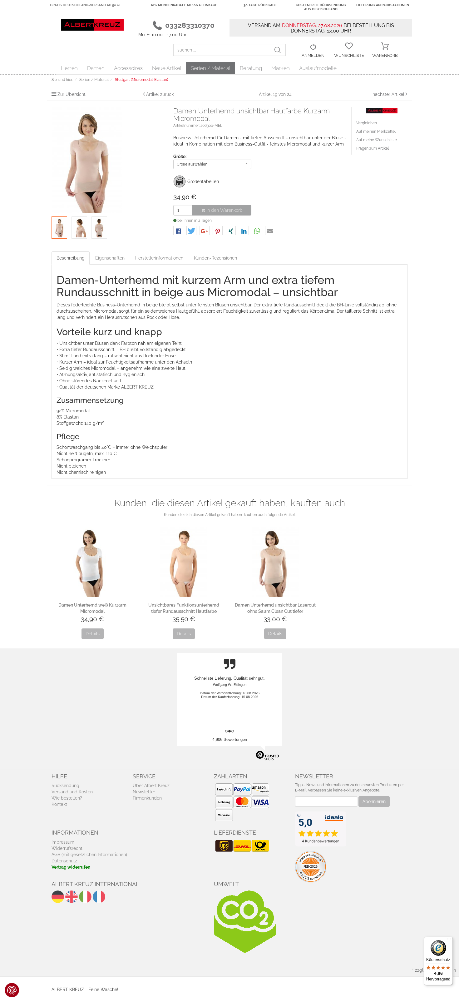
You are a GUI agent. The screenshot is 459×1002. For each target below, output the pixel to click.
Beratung (251, 68)
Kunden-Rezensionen (215, 257)
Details (93, 633)
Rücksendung (65, 785)
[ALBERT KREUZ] (92, 24)
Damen (96, 68)
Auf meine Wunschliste (376, 140)
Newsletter (144, 791)
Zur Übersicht (71, 94)
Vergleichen (366, 123)
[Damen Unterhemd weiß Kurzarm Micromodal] (93, 562)
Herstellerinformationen (159, 257)
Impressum (63, 842)
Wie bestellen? (67, 798)
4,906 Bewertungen (229, 739)
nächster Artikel (389, 94)
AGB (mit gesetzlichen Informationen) (89, 854)
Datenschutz (64, 860)
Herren (69, 68)
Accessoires (128, 68)
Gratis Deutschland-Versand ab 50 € (85, 5)
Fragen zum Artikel (372, 148)
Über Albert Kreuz (151, 785)
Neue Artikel (166, 68)
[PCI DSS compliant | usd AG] (310, 866)
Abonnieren (374, 801)
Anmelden (313, 55)
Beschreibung (71, 257)
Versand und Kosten (72, 791)
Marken (280, 68)
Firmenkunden (147, 798)
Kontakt (59, 804)
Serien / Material (210, 68)
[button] (178, 231)
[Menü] (449, 940)
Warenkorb (385, 55)
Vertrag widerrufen (71, 867)
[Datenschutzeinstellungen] (12, 990)
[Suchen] (280, 50)
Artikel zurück (160, 94)
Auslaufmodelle (318, 68)
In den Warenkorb (224, 210)
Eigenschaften (110, 257)
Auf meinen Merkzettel (376, 131)
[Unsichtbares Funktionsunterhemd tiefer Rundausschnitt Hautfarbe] (184, 562)
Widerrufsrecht (67, 848)
